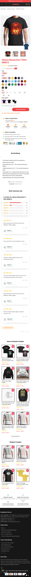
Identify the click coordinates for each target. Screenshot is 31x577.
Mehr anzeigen (15, 436)
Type (3, 71)
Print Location (5, 97)
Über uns (3, 528)
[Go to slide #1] (8, 54)
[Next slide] (28, 30)
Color (3, 75)
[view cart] (29, 4)
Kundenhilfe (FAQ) (5, 551)
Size (3, 90)
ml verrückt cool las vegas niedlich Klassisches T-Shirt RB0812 (8, 428)
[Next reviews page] (28, 331)
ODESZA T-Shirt (20, 9)
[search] (27, 4)
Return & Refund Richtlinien (7, 547)
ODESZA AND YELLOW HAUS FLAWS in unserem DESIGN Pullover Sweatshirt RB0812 (22, 404)
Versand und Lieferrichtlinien (7, 542)
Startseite (3, 9)
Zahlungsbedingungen (6, 544)
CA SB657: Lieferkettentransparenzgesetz (10, 536)
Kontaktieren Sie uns (5, 549)
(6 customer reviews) (12, 65)
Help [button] (28, 575)
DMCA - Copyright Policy (6, 534)
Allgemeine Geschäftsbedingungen (9, 530)
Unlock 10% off (3, 570)
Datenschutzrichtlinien (6, 532)
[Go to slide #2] (15, 54)
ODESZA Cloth (10, 9)
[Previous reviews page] (21, 331)
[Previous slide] (2, 30)
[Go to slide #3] (23, 54)
